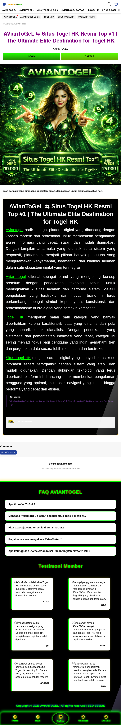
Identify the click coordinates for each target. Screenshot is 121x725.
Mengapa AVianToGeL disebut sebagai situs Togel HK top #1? (47, 515)
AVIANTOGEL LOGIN (47, 10)
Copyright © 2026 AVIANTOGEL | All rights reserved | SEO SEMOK (60, 705)
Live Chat (106, 720)
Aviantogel (14, 230)
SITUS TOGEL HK (66, 17)
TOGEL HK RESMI (86, 17)
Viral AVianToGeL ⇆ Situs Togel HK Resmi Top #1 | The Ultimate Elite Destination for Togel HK (61, 403)
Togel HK (15, 317)
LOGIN (31, 56)
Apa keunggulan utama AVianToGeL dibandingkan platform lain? (49, 551)
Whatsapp (83, 720)
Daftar (60, 721)
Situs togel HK (18, 358)
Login (37, 720)
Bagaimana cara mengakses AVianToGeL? (35, 539)
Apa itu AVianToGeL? (21, 504)
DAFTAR (89, 56)
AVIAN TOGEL (26, 10)
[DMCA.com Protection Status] (11, 422)
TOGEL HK (93, 10)
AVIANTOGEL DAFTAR (73, 10)
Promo (15, 720)
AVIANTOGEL (9, 10)
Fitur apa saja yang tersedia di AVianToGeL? (36, 527)
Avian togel (16, 276)
